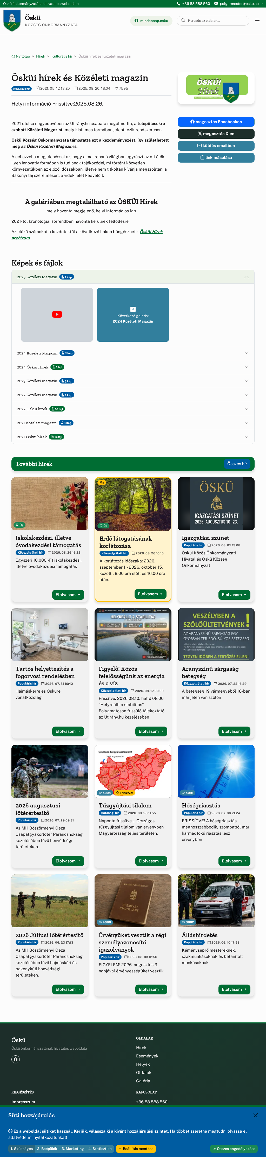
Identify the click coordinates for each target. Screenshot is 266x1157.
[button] (57, 314)
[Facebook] (15, 1059)
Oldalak (143, 1072)
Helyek (143, 1064)
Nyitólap (22, 56)
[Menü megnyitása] (257, 20)
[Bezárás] (255, 1115)
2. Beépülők (47, 1149)
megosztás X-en (218, 133)
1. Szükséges (22, 1149)
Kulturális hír (61, 56)
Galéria (143, 1080)
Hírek (40, 56)
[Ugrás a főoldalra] (12, 21)
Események (147, 1056)
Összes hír (237, 463)
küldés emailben (218, 145)
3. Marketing (73, 1149)
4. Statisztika (100, 1149)
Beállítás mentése (138, 1149)
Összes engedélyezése (235, 1149)
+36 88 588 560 (196, 4)
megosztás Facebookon (218, 121)
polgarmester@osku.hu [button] (239, 4)
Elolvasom (66, 594)
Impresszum (23, 1101)
